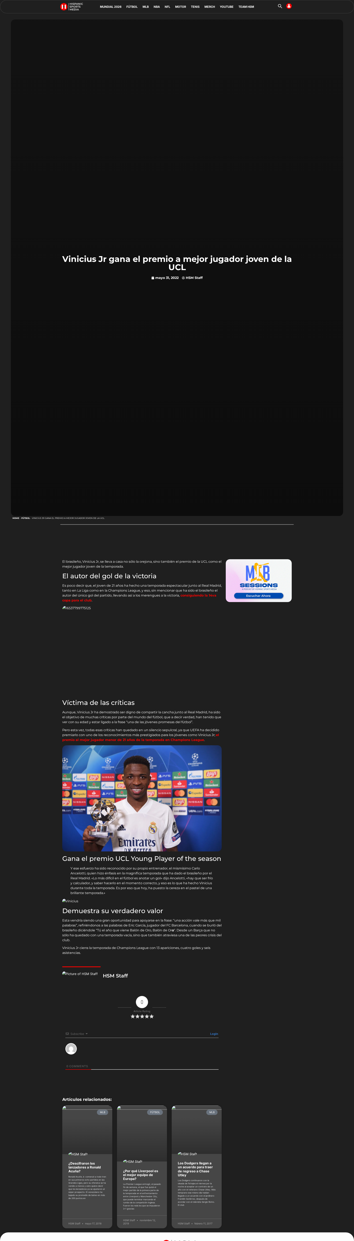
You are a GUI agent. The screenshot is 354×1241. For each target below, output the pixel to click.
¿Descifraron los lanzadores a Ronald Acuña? (84, 1167)
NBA (157, 6)
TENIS (195, 6)
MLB (146, 6)
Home (15, 518)
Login (214, 1033)
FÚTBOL (132, 6)
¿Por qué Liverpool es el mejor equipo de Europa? (140, 1175)
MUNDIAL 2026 (110, 6)
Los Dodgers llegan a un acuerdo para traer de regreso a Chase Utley (195, 1169)
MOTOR (180, 6)
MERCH (209, 6)
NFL (167, 6)
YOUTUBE (227, 6)
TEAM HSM (246, 6)
